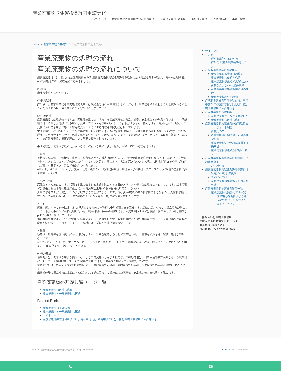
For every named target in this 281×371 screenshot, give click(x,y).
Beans (224, 349)
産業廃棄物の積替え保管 (225, 77)
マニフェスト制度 (221, 127)
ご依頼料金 (220, 19)
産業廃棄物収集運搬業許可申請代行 (226, 169)
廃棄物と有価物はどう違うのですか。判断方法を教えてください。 (231, 200)
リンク (209, 54)
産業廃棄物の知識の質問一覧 (228, 192)
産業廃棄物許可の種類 (224, 96)
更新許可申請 (199, 19)
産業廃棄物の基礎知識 (218, 112)
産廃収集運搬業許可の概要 (221, 70)
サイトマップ (213, 51)
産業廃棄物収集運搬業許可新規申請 (133, 19)
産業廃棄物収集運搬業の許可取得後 (226, 123)
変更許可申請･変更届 (173, 19)
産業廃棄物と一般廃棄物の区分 (61, 293)
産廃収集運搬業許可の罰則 (227, 74)
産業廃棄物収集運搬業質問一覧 (224, 188)
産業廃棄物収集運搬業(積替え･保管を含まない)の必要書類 (229, 83)
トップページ (98, 19)
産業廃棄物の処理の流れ (57, 289)
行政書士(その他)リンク (225, 58)
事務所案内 (239, 19)
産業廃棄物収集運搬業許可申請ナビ (69, 12)
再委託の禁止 (219, 131)
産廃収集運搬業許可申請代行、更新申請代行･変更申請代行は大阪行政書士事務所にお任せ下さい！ (226, 104)
